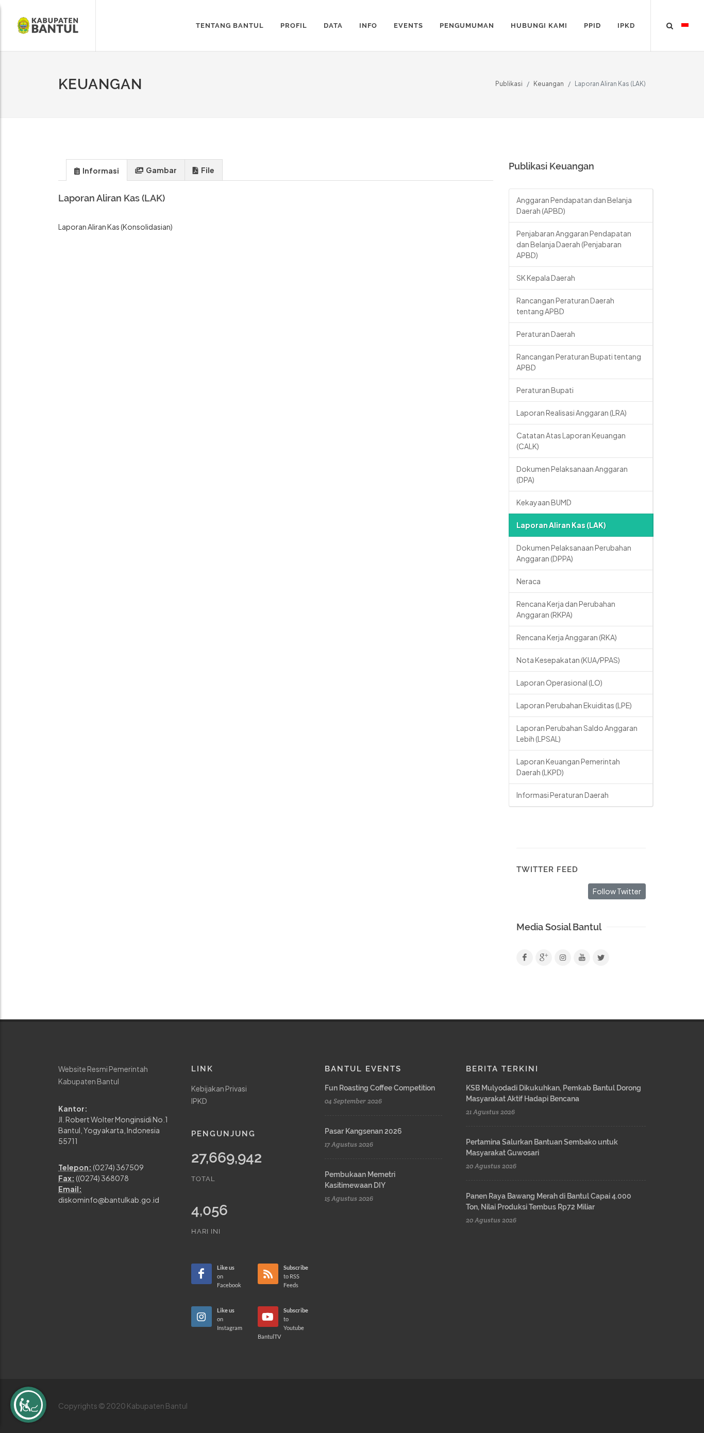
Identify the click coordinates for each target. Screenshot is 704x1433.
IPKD (199, 1100)
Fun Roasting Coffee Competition (380, 1088)
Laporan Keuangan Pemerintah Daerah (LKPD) (568, 767)
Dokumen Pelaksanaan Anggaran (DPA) (572, 474)
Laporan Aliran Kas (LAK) (561, 525)
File (207, 170)
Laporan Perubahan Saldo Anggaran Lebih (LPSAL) (577, 733)
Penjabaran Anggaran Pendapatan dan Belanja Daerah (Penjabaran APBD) (573, 244)
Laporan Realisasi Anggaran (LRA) (571, 412)
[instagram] (563, 957)
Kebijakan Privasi (219, 1088)
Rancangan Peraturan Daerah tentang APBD (565, 306)
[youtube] (582, 957)
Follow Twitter (617, 891)
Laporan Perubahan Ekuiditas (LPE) (574, 705)
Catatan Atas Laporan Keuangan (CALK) (571, 441)
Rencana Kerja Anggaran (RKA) (566, 637)
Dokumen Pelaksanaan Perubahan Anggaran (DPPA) (573, 553)
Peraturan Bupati (545, 390)
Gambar (161, 170)
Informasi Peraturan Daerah (562, 794)
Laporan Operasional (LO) (559, 682)
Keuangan (548, 84)
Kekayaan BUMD (544, 502)
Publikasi (509, 84)
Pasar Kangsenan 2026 (363, 1131)
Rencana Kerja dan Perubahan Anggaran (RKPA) (565, 609)
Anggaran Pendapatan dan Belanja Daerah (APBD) (574, 205)
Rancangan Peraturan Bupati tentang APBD (578, 362)
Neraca (528, 581)
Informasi (100, 170)
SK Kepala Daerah (545, 277)
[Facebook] (524, 957)
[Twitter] (601, 957)
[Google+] (543, 957)
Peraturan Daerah (545, 333)
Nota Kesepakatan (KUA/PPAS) (568, 659)
